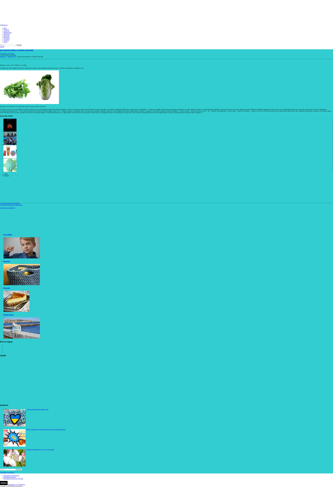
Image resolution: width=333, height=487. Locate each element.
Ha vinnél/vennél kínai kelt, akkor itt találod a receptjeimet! (219, 112)
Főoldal (2, 47)
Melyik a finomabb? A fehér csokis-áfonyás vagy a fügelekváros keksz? (46, 429)
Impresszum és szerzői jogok (11, 475)
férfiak (10, 174)
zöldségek (21, 174)
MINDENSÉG (14, 175)
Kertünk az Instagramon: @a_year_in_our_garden (40, 449)
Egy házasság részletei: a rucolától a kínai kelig (16, 50)
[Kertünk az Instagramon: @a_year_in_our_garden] (14, 458)
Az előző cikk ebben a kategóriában (10, 203)
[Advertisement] (52, 12)
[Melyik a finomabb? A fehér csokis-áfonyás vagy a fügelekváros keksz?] (14, 438)
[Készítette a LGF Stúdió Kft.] (16, 484)
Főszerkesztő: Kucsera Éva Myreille (13, 478)
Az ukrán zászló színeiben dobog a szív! (37, 409)
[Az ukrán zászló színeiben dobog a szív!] (14, 417)
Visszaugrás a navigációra (7, 53)
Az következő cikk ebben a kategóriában (11, 205)
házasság (15, 174)
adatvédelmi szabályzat (9, 477)
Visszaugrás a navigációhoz (7, 208)
